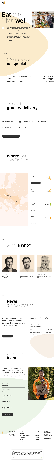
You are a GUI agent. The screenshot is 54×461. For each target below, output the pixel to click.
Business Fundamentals (25, 435)
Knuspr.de (37, 437)
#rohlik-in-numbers (3, 28)
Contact (22, 444)
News (21, 439)
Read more (34, 182)
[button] (48, 252)
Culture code (23, 443)
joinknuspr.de (23, 390)
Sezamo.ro (37, 439)
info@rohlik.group (48, 432)
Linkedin (4, 280)
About (21, 431)
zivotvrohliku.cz (23, 384)
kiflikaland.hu (23, 402)
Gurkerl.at (37, 435)
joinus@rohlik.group (48, 435)
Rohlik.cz (37, 431)
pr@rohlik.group (47, 438)
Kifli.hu (36, 433)
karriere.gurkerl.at (23, 396)
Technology (22, 437)
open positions (6, 414)
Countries (22, 433)
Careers (22, 441)
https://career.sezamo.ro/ (23, 407)
